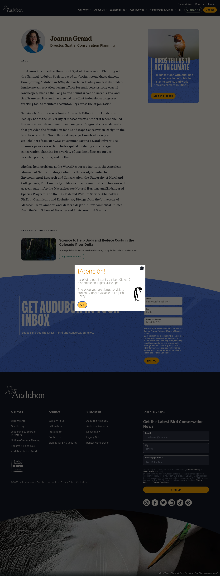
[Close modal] (142, 268)
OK (82, 304)
